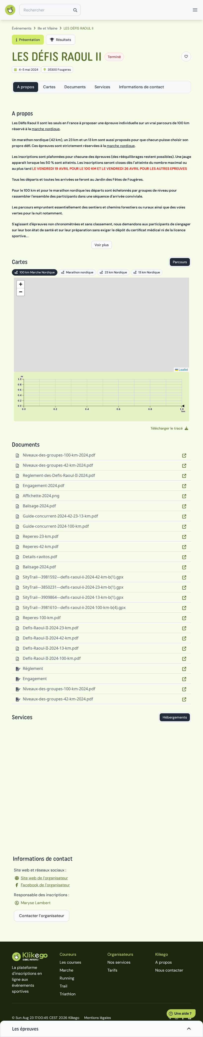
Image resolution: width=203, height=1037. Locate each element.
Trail (63, 986)
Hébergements (175, 717)
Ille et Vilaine (47, 28)
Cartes (49, 86)
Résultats (63, 39)
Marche (66, 970)
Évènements (21, 28)
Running (67, 978)
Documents (75, 86)
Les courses (70, 962)
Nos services (118, 962)
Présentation (29, 39)
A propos (25, 86)
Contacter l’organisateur (41, 915)
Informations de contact (141, 86)
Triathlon (68, 994)
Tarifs (112, 970)
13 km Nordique (149, 272)
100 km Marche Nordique (37, 272)
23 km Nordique (116, 272)
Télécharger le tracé (167, 428)
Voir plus (102, 245)
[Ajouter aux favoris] (186, 56)
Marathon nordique (79, 272)
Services (102, 86)
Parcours (180, 262)
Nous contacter (169, 970)
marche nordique (46, 129)
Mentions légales (97, 1017)
